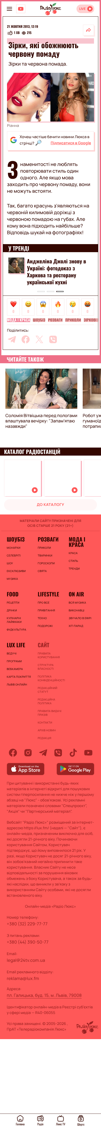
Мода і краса (18, 320)
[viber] (53, 339)
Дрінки (12, 610)
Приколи (73, 320)
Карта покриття (19, 677)
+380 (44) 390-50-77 (27, 942)
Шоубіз (39, 320)
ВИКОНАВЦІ (76, 610)
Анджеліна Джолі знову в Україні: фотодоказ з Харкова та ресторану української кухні (56, 271)
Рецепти (13, 602)
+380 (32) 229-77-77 (27, 924)
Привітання (46, 610)
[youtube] (88, 753)
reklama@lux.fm (23, 978)
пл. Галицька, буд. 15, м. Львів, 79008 (44, 995)
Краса (73, 553)
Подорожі (45, 626)
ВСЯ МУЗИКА (77, 602)
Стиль (73, 561)
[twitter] (39, 339)
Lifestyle (48, 594)
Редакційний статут (47, 690)
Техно (42, 618)
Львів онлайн (17, 684)
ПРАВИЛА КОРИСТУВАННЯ (49, 655)
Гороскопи (46, 563)
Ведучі (12, 653)
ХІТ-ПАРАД (76, 626)
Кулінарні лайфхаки (14, 620)
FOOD (13, 594)
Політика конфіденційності (50, 678)
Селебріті (14, 555)
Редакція (44, 738)
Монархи (13, 548)
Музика (12, 579)
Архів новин (47, 730)
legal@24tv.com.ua (26, 960)
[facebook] (25, 339)
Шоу (10, 563)
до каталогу (50, 504)
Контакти (45, 722)
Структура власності (46, 667)
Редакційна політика (46, 701)
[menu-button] (9, 9)
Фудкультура (16, 629)
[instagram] (28, 753)
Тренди (74, 568)
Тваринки (45, 555)
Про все (44, 602)
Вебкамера (15, 669)
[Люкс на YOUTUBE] (20, 9)
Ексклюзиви (16, 571)
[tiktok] (73, 753)
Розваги (55, 320)
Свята (42, 571)
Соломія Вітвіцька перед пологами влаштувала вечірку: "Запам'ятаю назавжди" (41, 420)
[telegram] (12, 339)
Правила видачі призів (49, 713)
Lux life (16, 645)
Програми (14, 661)
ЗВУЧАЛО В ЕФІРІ (80, 618)
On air (76, 594)
